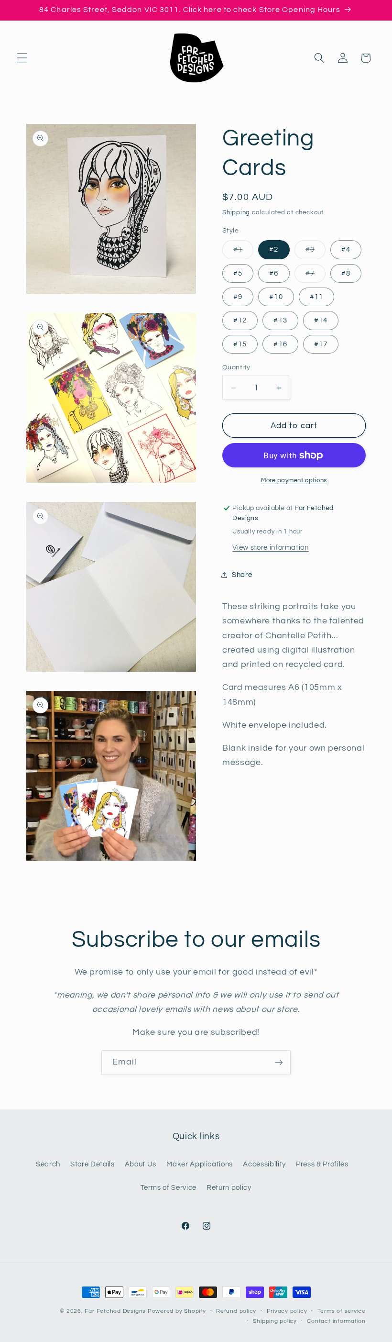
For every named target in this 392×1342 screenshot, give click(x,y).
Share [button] (242, 574)
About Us (140, 1164)
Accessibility (264, 1164)
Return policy (229, 1187)
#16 (280, 344)
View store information (270, 547)
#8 (345, 273)
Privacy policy (287, 1311)
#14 (320, 320)
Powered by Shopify (177, 1311)
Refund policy (236, 1311)
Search (48, 1164)
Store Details (92, 1164)
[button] (22, 57)
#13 (280, 320)
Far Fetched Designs (115, 1311)
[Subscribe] (278, 1062)
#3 (315, 252)
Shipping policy (275, 1321)
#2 (273, 249)
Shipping (236, 212)
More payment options (294, 480)
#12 (240, 320)
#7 (315, 276)
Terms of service (341, 1311)
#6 (273, 273)
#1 (243, 252)
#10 (276, 296)
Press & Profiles (322, 1164)
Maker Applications (199, 1164)
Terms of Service (168, 1187)
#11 (316, 296)
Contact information (336, 1321)
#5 (237, 273)
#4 (345, 249)
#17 (320, 344)
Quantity (236, 367)
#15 (240, 344)
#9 (237, 296)
